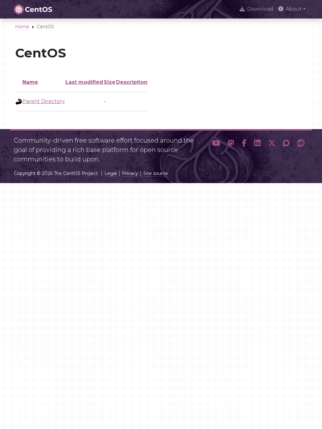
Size (109, 82)
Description (131, 82)
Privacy (130, 173)
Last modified (84, 82)
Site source (155, 173)
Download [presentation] (260, 9)
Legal (110, 173)
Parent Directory (43, 101)
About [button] (294, 9)
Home (22, 27)
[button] (216, 147)
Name (30, 82)
